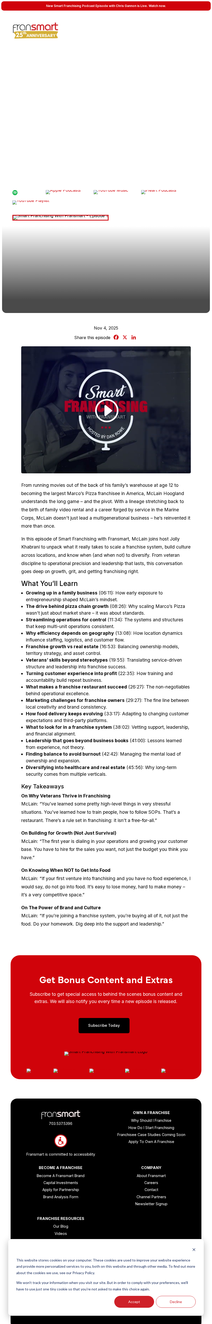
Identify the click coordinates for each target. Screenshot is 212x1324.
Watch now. (157, 6)
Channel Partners (151, 1197)
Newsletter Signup (151, 1204)
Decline (176, 1301)
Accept (134, 1301)
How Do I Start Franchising (151, 1127)
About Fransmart (151, 1175)
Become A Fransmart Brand (61, 1175)
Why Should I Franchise (151, 1120)
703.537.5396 (60, 1123)
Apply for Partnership (60, 1189)
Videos (61, 1233)
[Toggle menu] (203, 22)
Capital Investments (60, 1182)
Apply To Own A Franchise (151, 1141)
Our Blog (60, 1226)
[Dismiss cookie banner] (194, 1250)
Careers (151, 1182)
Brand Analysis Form (60, 1197)
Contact (151, 1189)
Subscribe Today (104, 1025)
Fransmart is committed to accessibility (60, 1154)
